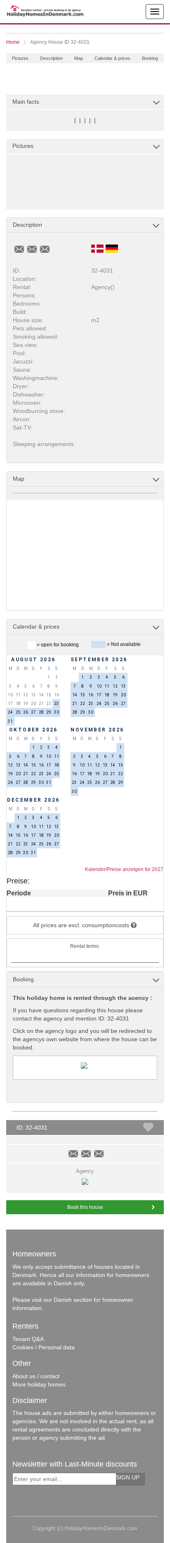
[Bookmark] (148, 1127)
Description (51, 58)
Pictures (20, 58)
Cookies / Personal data (43, 1347)
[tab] (85, 102)
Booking (150, 58)
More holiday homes (39, 1384)
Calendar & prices (112, 58)
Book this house (85, 1207)
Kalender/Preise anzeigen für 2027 (124, 869)
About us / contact (35, 1376)
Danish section (73, 1299)
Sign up (127, 1477)
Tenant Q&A (28, 1339)
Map (78, 58)
